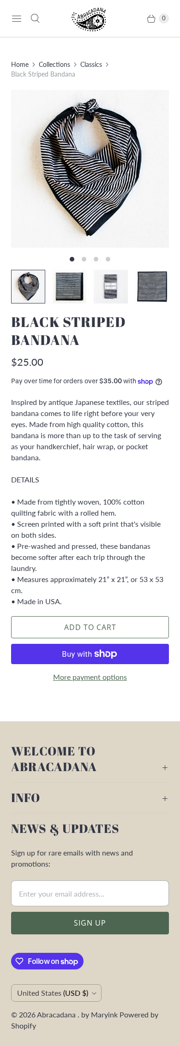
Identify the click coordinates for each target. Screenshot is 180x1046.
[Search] (35, 18)
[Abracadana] (90, 18)
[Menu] (16, 18)
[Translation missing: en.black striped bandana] (70, 287)
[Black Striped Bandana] (90, 169)
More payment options (90, 676)
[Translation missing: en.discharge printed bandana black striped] (152, 287)
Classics (91, 64)
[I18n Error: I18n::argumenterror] (28, 287)
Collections (54, 64)
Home (20, 64)
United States (52, 992)
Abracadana (57, 1014)
